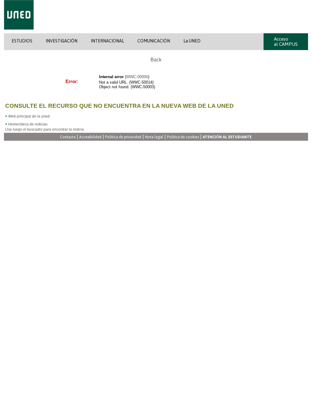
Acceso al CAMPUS (286, 41)
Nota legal (154, 137)
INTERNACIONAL (107, 40)
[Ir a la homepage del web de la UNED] (19, 32)
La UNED (191, 40)
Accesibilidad (90, 137)
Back (156, 59)
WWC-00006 (137, 76)
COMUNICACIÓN (153, 40)
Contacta (68, 137)
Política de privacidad (123, 137)
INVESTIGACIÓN (61, 40)
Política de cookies (183, 137)
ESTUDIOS (22, 40)
